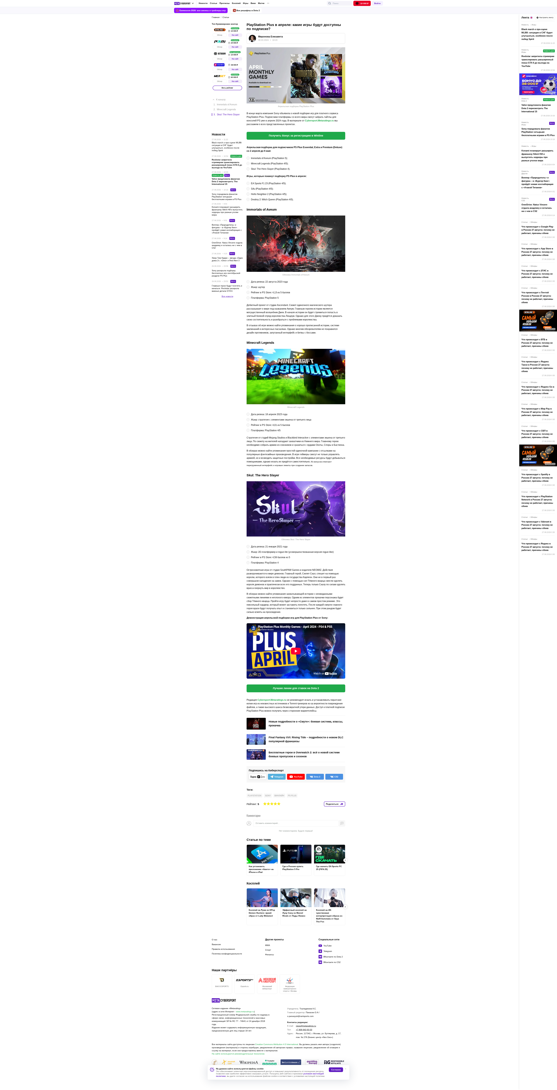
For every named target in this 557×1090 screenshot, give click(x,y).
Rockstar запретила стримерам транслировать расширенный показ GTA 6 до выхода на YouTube (537, 61)
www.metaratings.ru (245, 1011)
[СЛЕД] (345, 860)
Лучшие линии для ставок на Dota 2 (296, 688)
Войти (377, 3)
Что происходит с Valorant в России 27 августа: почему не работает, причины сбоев (537, 524)
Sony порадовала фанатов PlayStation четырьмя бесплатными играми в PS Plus (538, 131)
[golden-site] (228, 1062)
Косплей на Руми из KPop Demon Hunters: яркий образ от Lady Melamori (262, 913)
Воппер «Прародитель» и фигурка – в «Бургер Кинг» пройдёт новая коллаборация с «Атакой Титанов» (537, 182)
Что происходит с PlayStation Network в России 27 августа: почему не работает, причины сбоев (537, 501)
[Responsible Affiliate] (334, 1062)
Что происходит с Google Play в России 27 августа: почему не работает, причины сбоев (538, 229)
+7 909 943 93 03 (304, 1030)
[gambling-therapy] (312, 1062)
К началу (221, 95)
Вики (253, 3)
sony (268, 795)
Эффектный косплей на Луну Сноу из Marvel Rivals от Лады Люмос (294, 913)
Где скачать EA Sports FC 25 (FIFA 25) (329, 867)
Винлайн (279, 795)
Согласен (336, 1070)
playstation (254, 795)
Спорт (268, 950)
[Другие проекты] (184, 3)
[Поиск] (330, 3)
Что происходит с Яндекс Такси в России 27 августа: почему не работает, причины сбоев (537, 366)
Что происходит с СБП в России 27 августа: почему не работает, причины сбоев (537, 433)
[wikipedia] (248, 1062)
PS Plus (292, 795)
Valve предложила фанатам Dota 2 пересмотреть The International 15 (536, 108)
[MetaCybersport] (224, 1000)
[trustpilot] (269, 1062)
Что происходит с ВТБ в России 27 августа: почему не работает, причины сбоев (537, 342)
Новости (203, 3)
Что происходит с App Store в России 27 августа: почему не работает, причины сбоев (537, 251)
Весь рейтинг (227, 88)
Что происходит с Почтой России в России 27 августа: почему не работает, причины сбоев (537, 297)
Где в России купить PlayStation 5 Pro (292, 867)
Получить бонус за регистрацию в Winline (296, 135)
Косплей (236, 3)
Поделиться (332, 804)
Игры (245, 3)
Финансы (269, 954)
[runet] (215, 1062)
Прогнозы (224, 3)
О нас (214, 939)
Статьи (213, 3)
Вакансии (216, 944)
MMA (267, 945)
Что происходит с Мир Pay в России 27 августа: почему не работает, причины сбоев (537, 411)
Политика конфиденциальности (227, 953)
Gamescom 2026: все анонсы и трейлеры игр (202, 10)
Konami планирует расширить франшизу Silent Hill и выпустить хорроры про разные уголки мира (537, 155)
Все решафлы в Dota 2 (248, 10)
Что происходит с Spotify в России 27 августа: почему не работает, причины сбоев (537, 477)
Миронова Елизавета (270, 36)
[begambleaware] (291, 1062)
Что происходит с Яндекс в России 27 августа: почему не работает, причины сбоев (537, 546)
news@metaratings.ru (306, 1026)
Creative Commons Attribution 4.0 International (276, 1044)
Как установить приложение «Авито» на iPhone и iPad (261, 869)
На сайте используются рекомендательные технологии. (238, 1054)
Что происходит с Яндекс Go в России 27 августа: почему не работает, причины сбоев (537, 390)
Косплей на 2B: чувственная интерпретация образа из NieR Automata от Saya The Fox (329, 916)
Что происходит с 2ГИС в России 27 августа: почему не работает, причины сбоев (537, 273)
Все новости (227, 282)
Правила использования (223, 949)
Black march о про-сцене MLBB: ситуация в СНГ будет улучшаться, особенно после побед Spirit (537, 34)
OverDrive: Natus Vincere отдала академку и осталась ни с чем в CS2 (536, 207)
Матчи (261, 3)
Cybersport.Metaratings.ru (319, 120)
